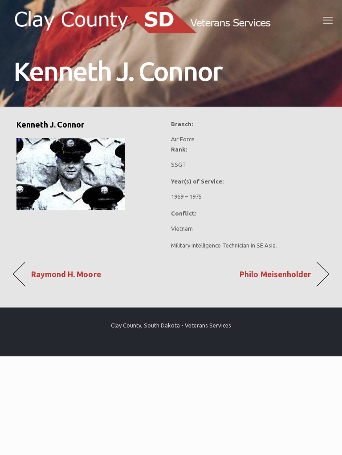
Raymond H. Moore (66, 274)
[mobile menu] (327, 20)
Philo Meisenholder (275, 274)
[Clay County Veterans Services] (146, 20)
